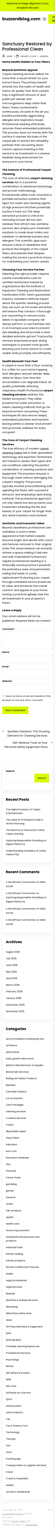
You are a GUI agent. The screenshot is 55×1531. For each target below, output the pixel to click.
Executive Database (17, 1157)
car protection (14, 1098)
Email (6, 666)
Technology (13, 1432)
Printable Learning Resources (22, 1346)
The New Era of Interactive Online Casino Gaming (25, 831)
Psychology (12, 1359)
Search (10, 771)
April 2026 (11, 978)
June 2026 (12, 965)
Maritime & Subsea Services (22, 1300)
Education (11, 1144)
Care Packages (14, 1104)
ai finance (11, 1045)
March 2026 (13, 985)
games (10, 1190)
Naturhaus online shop (19, 1313)
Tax (8, 1419)
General (44, 56)
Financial (11, 1171)
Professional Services (18, 1353)
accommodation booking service (25, 1039)
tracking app (13, 1458)
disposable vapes (16, 1131)
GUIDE (9, 1204)
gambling (11, 1184)
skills (8, 1379)
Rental (9, 1366)
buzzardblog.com (21, 19)
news (9, 1320)
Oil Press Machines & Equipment (24, 1326)
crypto (10, 1124)
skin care (11, 1386)
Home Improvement (17, 1230)
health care (12, 1223)
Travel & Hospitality (17, 1478)
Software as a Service (18, 1392)
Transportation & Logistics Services (26, 1465)
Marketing (12, 1306)
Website (7, 681)
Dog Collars (12, 1137)
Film (8, 1164)
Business (11, 1085)
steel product (14, 1406)
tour (8, 1445)
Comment (9, 629)
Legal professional (16, 1280)
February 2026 (14, 991)
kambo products (15, 1260)
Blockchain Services (17, 1072)
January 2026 (13, 998)
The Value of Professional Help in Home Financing (24, 821)
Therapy (11, 1439)
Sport (9, 1399)
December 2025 (15, 1004)
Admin (9, 56)
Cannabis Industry (16, 1091)
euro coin (11, 1151)
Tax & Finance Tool (17, 1425)
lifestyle (10, 1293)
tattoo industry (14, 1412)
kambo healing (14, 1254)
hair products (13, 1210)
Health (9, 1217)
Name (6, 652)
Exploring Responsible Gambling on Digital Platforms (26, 842)
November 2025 (15, 1011)
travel (9, 1472)
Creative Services (16, 1118)
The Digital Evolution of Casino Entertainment (23, 811)
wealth (10, 1485)
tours (9, 1452)
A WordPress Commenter (21, 920)
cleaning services (16, 1111)
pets (8, 1333)
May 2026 (11, 971)
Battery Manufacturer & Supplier (25, 1065)
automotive (12, 1052)
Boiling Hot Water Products (21, 1078)
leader (9, 1273)
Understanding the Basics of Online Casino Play (26, 852)
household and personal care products (23, 1238)
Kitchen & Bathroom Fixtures (22, 1267)
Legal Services (14, 1287)
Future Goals (13, 1177)
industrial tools (14, 1247)
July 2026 (11, 958)
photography (13, 1339)
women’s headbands (18, 1491)
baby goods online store (20, 1058)
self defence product (18, 1373)
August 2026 (13, 952)
